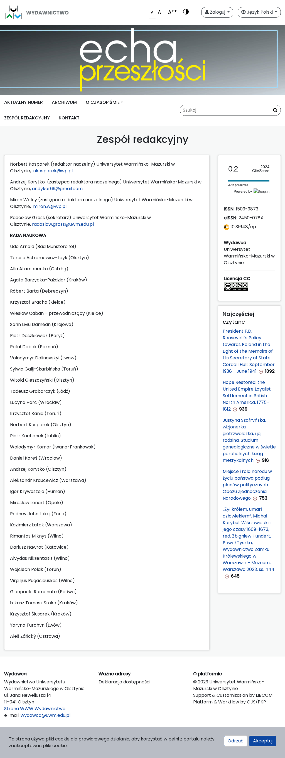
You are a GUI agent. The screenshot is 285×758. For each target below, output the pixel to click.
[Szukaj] (275, 110)
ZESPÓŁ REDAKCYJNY (27, 118)
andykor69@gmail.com (57, 188)
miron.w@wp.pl (50, 206)
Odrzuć (236, 741)
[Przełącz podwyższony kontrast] (186, 12)
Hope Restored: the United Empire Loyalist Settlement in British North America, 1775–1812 (247, 395)
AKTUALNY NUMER (23, 102)
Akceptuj (262, 741)
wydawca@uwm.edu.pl (45, 715)
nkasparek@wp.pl (53, 171)
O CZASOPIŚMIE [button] (103, 102)
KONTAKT (69, 118)
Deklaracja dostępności (124, 682)
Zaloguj (217, 12)
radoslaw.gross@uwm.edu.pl (63, 224)
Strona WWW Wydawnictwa (34, 708)
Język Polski (260, 12)
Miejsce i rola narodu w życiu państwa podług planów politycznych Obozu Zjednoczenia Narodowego (247, 484)
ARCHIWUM (64, 102)
